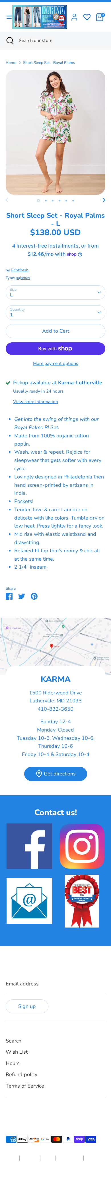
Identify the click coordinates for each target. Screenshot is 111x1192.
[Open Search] (9, 41)
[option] (55, 132)
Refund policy (21, 1074)
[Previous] (7, 200)
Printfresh (19, 270)
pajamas (23, 277)
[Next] (103, 200)
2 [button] (46, 200)
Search (13, 1040)
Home (11, 62)
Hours (13, 1063)
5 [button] (66, 200)
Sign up (27, 1006)
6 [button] (73, 200)
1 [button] (38, 200)
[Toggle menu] (6, 17)
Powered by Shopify (68, 1176)
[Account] (74, 15)
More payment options (55, 363)
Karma (43, 1176)
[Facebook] (9, 1109)
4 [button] (59, 200)
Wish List (17, 1051)
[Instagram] (18, 1109)
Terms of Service (25, 1085)
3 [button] (53, 200)
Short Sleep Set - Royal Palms (49, 62)
